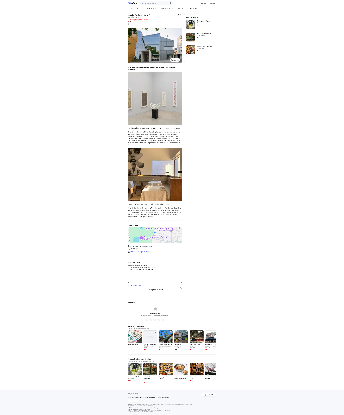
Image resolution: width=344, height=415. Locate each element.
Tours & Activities (151, 8)
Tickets (130, 8)
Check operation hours (155, 290)
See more (200, 58)
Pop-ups (180, 8)
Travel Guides (192, 8)
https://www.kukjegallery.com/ (139, 252)
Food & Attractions (167, 8)
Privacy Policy (144, 397)
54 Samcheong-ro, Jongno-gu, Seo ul (141, 246)
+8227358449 (134, 249)
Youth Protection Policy (155, 397)
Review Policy (165, 397)
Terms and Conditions (133, 397)
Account (212, 3)
